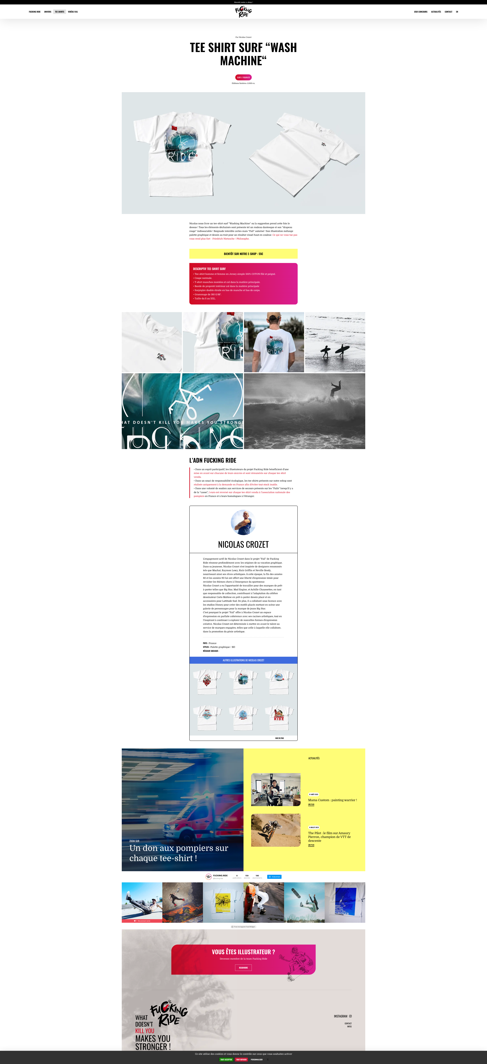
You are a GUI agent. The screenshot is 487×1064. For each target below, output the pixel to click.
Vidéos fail (73, 11)
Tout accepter (226, 1059)
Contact (448, 11)
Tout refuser (241, 1059)
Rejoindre (243, 967)
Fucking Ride (34, 11)
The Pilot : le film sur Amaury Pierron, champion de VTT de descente (329, 837)
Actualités (436, 11)
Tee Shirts (59, 11)
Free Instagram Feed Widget (244, 927)
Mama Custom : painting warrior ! (332, 800)
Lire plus (311, 804)
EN (457, 11)
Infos (349, 1026)
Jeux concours (420, 11)
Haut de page (279, 738)
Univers (47, 11)
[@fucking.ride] (208, 876)
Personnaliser (257, 1059)
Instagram (341, 1016)
